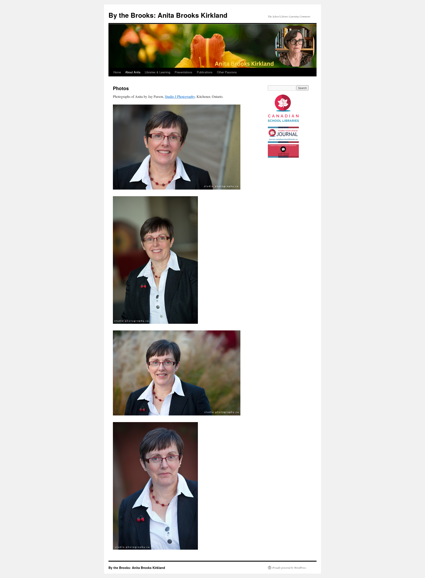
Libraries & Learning (157, 72)
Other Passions (227, 72)
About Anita (132, 72)
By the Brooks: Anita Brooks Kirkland (167, 15)
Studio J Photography (180, 96)
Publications (204, 72)
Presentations (183, 72)
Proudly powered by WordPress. (289, 567)
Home (117, 72)
